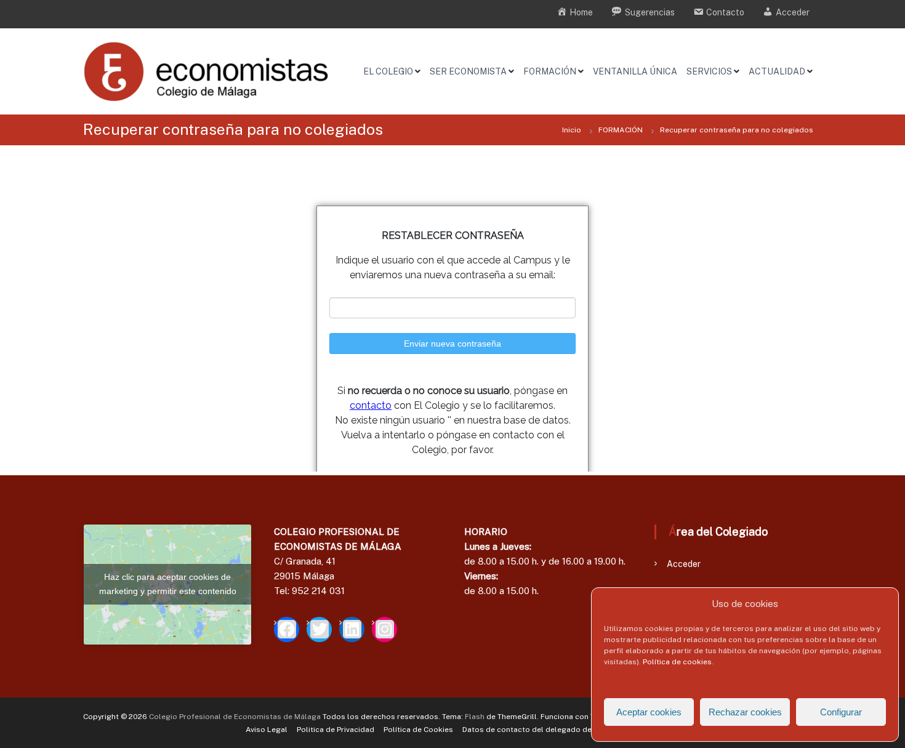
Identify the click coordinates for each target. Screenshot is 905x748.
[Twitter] (319, 629)
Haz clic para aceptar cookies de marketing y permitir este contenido (167, 584)
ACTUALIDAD (777, 71)
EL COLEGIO (388, 71)
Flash (475, 716)
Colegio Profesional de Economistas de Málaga (235, 716)
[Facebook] (286, 629)
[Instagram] (384, 629)
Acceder (684, 564)
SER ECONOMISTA (468, 71)
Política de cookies (677, 662)
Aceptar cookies (649, 712)
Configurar (841, 712)
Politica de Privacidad (335, 729)
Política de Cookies (418, 729)
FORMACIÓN (549, 71)
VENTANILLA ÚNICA (635, 71)
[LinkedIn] (351, 629)
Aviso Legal (267, 729)
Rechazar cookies (745, 712)
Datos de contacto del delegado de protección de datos (565, 729)
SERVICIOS (709, 71)
